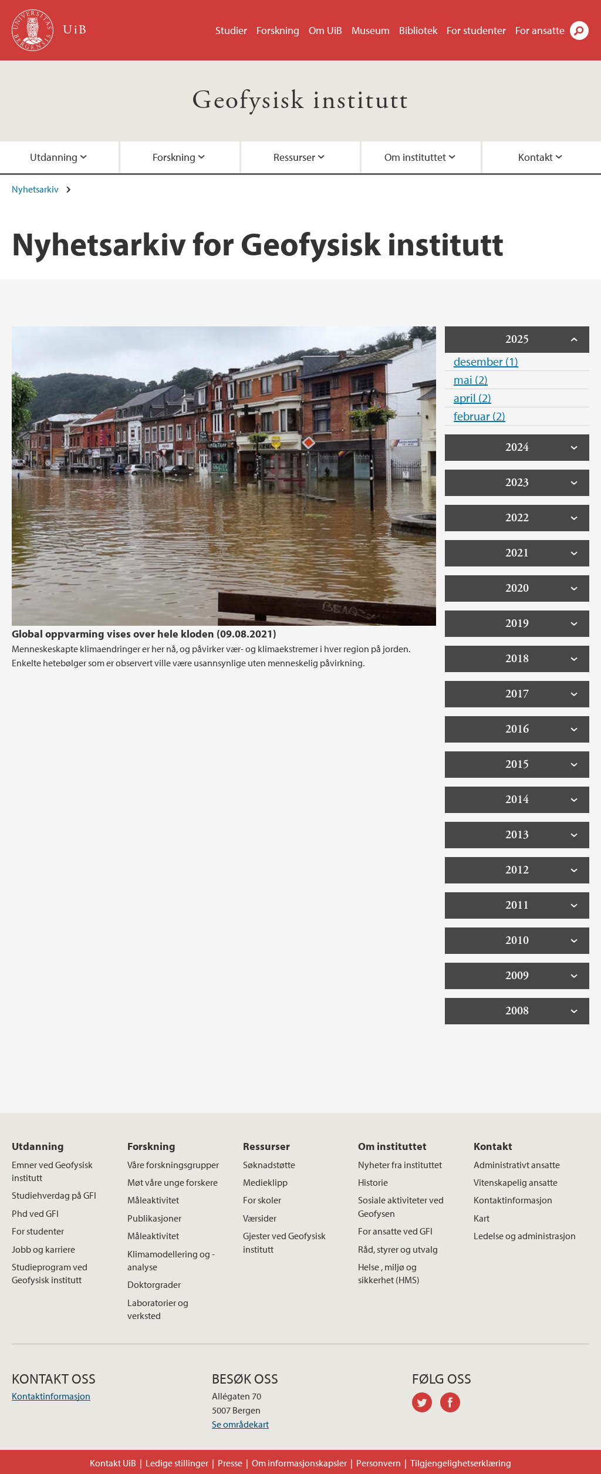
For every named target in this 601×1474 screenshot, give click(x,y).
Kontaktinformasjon (513, 1200)
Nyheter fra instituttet (400, 1165)
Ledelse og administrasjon (525, 1236)
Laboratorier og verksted (157, 1309)
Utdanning (53, 157)
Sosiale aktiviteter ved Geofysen (401, 1206)
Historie (373, 1182)
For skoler (262, 1200)
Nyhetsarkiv (35, 189)
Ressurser (294, 157)
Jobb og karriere (43, 1249)
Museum (371, 30)
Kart (481, 1218)
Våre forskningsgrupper (173, 1165)
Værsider (259, 1218)
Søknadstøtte (269, 1165)
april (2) (472, 397)
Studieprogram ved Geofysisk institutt (49, 1273)
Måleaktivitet (153, 1200)
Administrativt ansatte (517, 1165)
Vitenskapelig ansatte (516, 1182)
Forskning (277, 30)
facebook (454, 1404)
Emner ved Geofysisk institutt (52, 1171)
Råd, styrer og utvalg (398, 1249)
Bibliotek (418, 30)
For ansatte (540, 30)
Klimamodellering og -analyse (171, 1260)
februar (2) (479, 416)
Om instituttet (415, 157)
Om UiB (325, 30)
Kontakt (535, 157)
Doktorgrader (154, 1284)
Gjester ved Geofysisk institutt (284, 1242)
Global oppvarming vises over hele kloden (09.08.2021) (144, 633)
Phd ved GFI (35, 1213)
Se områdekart (240, 1424)
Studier (231, 30)
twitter (426, 1404)
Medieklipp (265, 1182)
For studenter (476, 30)
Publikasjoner (154, 1218)
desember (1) (486, 361)
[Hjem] (34, 30)
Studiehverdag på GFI (54, 1195)
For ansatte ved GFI (395, 1231)
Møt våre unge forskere (172, 1182)
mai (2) (471, 379)
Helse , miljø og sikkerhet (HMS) (389, 1273)
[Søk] (579, 30)
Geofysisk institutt (300, 100)
